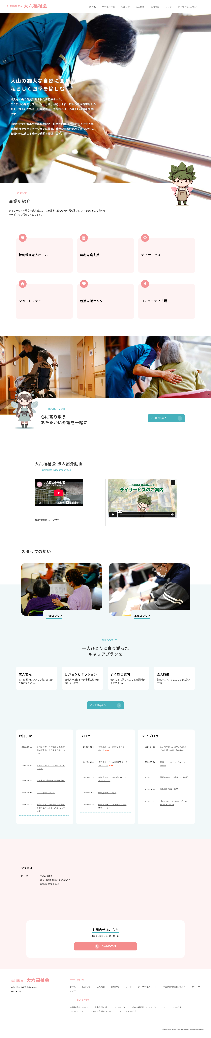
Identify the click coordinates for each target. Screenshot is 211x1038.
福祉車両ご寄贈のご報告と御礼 (51, 780)
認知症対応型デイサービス (144, 1007)
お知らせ (86, 987)
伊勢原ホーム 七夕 (107, 792)
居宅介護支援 (100, 1007)
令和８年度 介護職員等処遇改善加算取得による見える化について (51, 750)
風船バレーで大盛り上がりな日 (174, 777)
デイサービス (119, 1007)
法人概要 (101, 987)
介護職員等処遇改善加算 (174, 987)
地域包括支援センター (100, 1011)
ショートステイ (77, 1011)
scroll (105, 192)
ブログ (129, 987)
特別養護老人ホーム (79, 1007)
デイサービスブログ (147, 987)
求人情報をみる (166, 418)
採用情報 (115, 987)
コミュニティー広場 (172, 1007)
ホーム (73, 987)
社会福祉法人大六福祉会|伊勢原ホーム (27, 6)
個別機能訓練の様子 (169, 789)
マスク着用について (46, 792)
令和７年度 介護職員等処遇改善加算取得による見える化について (51, 807)
